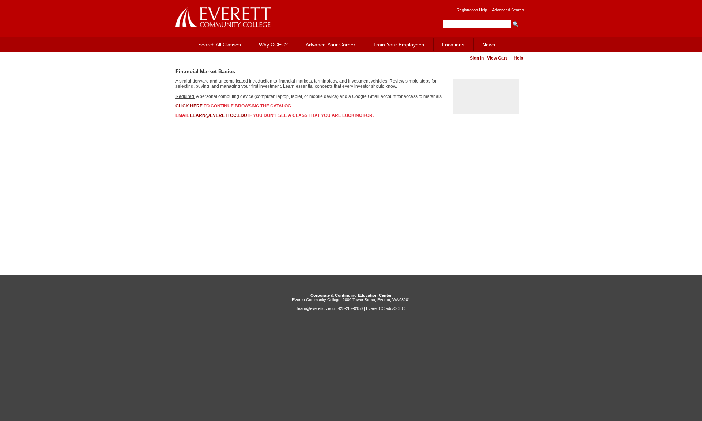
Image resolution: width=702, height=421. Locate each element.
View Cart (497, 58)
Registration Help (472, 10)
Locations (453, 45)
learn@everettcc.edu (218, 115)
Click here (189, 106)
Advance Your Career (330, 45)
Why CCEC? (273, 45)
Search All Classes (219, 45)
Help (518, 58)
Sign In (477, 58)
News (488, 45)
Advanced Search (508, 10)
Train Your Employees (398, 45)
